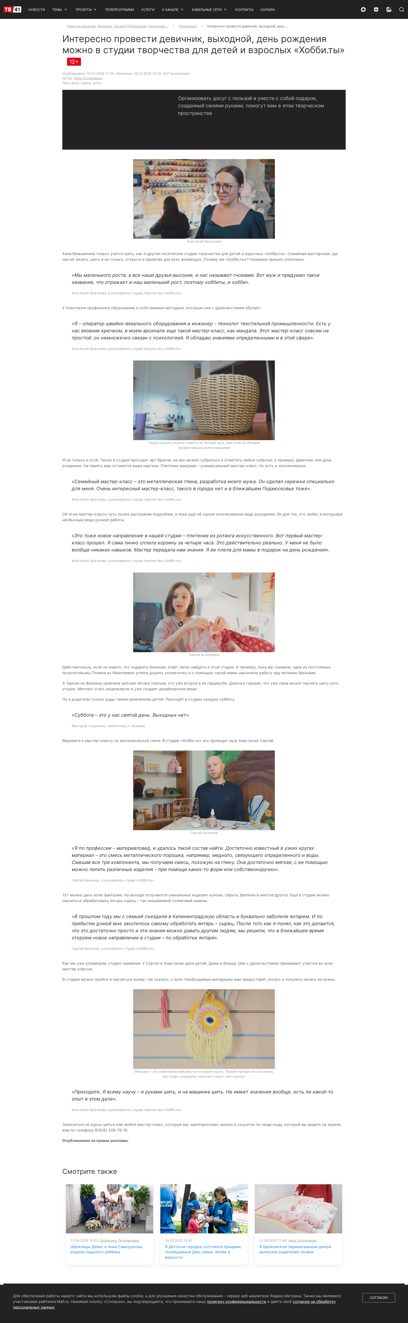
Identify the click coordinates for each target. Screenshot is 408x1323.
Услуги (148, 10)
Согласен (379, 1298)
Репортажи (188, 26)
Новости (36, 10)
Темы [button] (57, 10)
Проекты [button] (84, 10)
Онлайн (267, 10)
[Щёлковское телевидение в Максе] (363, 9)
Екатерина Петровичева (119, 1240)
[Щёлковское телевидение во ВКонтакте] (376, 9)
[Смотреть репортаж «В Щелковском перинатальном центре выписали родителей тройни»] (298, 1208)
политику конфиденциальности (236, 1301)
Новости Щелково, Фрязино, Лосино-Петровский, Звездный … (117, 26)
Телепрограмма (119, 10)
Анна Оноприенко (88, 78)
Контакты (244, 10)
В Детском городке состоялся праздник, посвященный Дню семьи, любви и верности (203, 1252)
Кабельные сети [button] (207, 10)
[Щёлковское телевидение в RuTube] (389, 9)
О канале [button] (170, 10)
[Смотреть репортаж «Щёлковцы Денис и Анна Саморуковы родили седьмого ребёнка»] (109, 1208)
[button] (204, 198)
